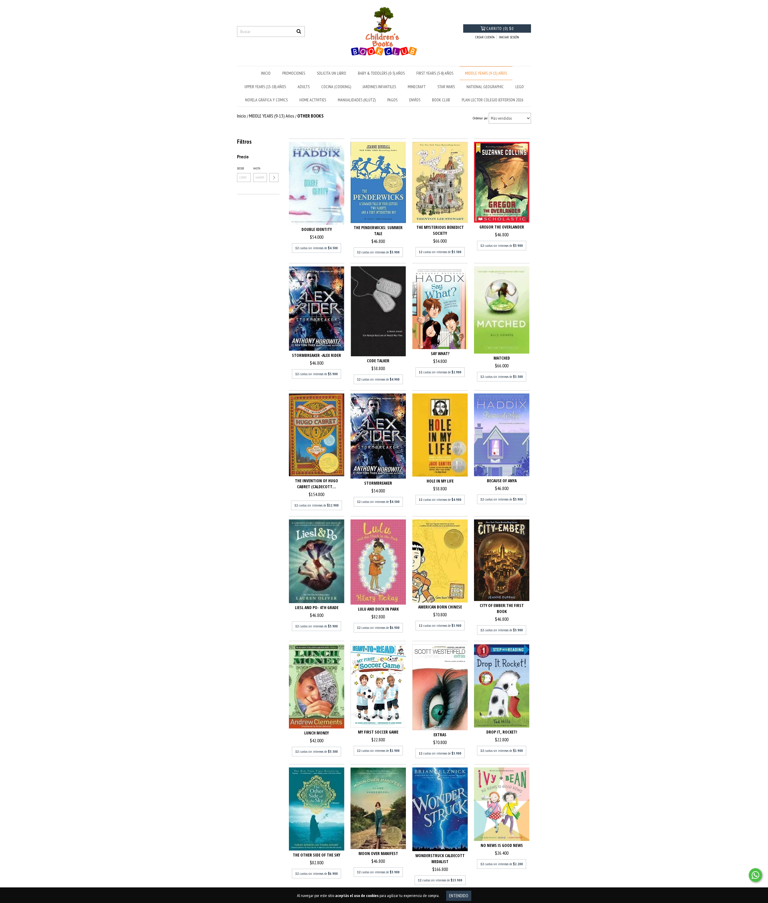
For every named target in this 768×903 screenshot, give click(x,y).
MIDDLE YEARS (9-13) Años (486, 73)
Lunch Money (316, 733)
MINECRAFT (417, 86)
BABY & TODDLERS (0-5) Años (381, 73)
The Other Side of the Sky (316, 855)
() (500, 28)
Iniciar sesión (509, 37)
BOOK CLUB (441, 100)
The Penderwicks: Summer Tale (378, 230)
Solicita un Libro (331, 73)
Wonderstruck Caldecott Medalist (440, 858)
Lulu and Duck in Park (378, 609)
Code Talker (378, 360)
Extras (440, 734)
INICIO (266, 73)
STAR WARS (446, 86)
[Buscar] (299, 31)
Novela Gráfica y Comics (266, 100)
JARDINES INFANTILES (379, 86)
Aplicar (273, 177)
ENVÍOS (414, 100)
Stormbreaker (378, 483)
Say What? (440, 353)
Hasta (256, 168)
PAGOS (392, 100)
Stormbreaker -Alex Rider (316, 355)
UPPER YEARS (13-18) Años (265, 86)
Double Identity (317, 229)
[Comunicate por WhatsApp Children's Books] (755, 875)
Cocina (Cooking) (336, 86)
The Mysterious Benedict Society (440, 230)
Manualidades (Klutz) (357, 100)
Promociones (293, 73)
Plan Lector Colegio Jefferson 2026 (492, 100)
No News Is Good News (502, 845)
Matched (502, 358)
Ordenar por (480, 118)
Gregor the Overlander (501, 227)
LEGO (519, 86)
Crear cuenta (485, 37)
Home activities (312, 100)
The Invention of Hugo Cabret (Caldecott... (316, 483)
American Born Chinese (440, 607)
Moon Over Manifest (378, 853)
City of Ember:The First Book (502, 608)
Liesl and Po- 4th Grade (316, 607)
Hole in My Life (440, 481)
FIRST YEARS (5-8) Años (434, 73)
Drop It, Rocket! (501, 732)
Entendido (458, 896)
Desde (240, 168)
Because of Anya (502, 480)
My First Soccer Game (378, 732)
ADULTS (304, 86)
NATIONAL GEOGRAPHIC (485, 86)
